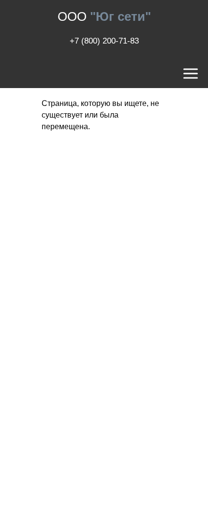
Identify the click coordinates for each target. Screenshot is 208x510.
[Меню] (190, 74)
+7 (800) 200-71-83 (104, 40)
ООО (104, 16)
